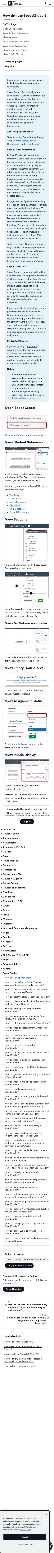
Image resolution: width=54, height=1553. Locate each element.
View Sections (10, 37)
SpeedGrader (14, 80)
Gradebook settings (17, 105)
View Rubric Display (13, 54)
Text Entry (14, 495)
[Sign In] (49, 3)
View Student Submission (15, 33)
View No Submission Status (16, 41)
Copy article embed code (19, 1265)
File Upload (14, 505)
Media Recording (17, 502)
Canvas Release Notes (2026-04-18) (21, 1354)
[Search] (45, 3)
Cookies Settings (25, 1544)
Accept (25, 1537)
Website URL (15, 498)
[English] (15, 3)
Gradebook (33, 144)
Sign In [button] (27, 821)
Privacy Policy (25, 1529)
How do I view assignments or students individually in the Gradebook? (23, 1360)
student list (18, 474)
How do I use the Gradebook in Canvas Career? (23, 1347)
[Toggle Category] (2, 829)
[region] (25, 1531)
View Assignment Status (15, 50)
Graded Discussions (19, 512)
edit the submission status (20, 744)
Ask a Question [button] (13, 1289)
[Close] (46, 1514)
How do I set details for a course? (20, 1366)
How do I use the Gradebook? (18, 1341)
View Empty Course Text (15, 46)
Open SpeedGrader (12, 28)
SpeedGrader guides (25, 398)
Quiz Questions (17, 508)
